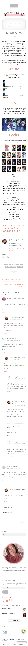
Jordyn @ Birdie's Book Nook (15, 298)
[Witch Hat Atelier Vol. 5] (24, 611)
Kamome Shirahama (6, 609)
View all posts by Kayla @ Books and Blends (16, 249)
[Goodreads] (3, 600)
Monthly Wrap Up (11, 266)
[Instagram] (7, 600)
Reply (3, 312)
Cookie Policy (4, 640)
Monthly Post (18, 264)
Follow (5, 592)
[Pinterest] (10, 600)
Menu (14, 6)
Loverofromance (12, 466)
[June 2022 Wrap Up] (14, 24)
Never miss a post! (9, 580)
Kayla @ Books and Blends (17, 317)
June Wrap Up (8, 264)
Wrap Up (20, 266)
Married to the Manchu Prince (8, 613)
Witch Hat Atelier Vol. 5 (7, 608)
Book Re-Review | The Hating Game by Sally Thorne (15, 285)
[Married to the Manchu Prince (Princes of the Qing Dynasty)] (24, 616)
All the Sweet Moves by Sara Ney (11, 278)
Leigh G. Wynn (5, 614)
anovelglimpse (11, 338)
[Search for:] (14, 534)
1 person (10, 330)
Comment (21, 522)
